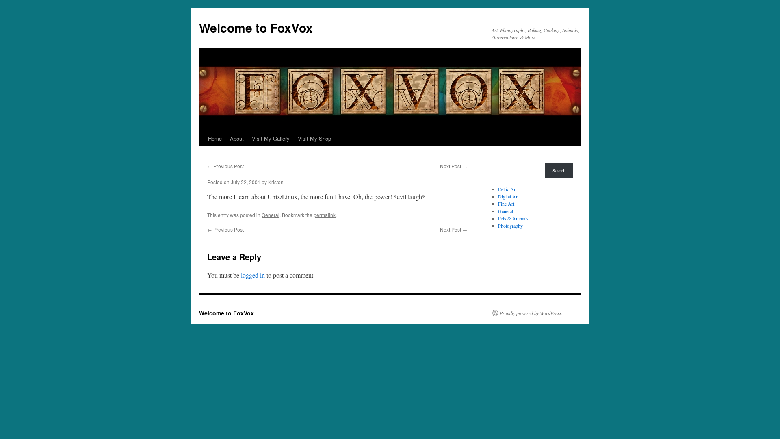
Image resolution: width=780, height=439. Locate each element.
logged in (253, 275)
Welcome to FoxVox (256, 27)
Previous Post (225, 166)
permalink (325, 214)
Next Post (453, 166)
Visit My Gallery (271, 138)
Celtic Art (507, 189)
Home (215, 138)
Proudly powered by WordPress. (531, 313)
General (271, 214)
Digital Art (508, 196)
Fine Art (506, 203)
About (237, 138)
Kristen (276, 181)
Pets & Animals (513, 218)
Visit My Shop (314, 138)
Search (559, 170)
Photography (510, 225)
